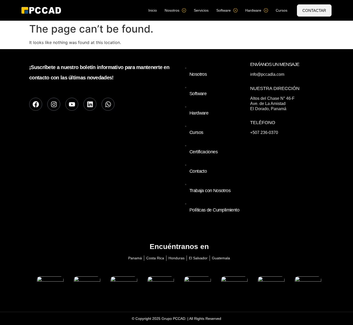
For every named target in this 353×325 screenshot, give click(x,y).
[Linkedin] (89, 104)
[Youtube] (71, 104)
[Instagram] (53, 104)
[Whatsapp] (108, 104)
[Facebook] (35, 104)
